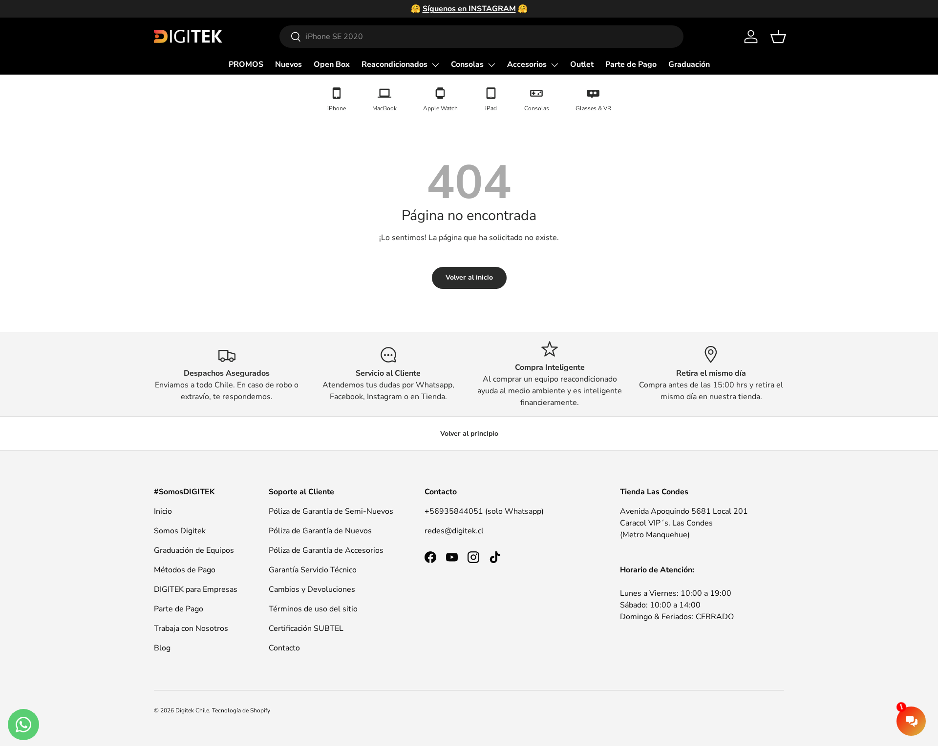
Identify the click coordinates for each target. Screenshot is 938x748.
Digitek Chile (192, 710)
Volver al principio (469, 433)
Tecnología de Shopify (241, 710)
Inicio (163, 511)
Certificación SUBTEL (306, 628)
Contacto (284, 648)
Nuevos (288, 64)
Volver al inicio (469, 277)
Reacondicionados (394, 64)
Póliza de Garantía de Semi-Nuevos (331, 511)
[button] (778, 36)
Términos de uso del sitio (313, 609)
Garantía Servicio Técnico (313, 570)
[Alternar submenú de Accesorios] (554, 65)
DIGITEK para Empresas (195, 589)
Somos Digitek (180, 531)
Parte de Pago (631, 64)
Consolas (467, 64)
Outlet (582, 64)
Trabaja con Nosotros (191, 628)
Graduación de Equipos (194, 550)
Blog (162, 648)
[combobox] (481, 36)
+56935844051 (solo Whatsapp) (484, 511)
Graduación (689, 64)
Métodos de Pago (184, 570)
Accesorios (527, 64)
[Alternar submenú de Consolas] (491, 65)
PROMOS (246, 64)
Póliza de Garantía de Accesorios (326, 550)
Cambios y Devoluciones (312, 589)
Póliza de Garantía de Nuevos (320, 531)
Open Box (332, 64)
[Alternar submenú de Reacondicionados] (435, 65)
